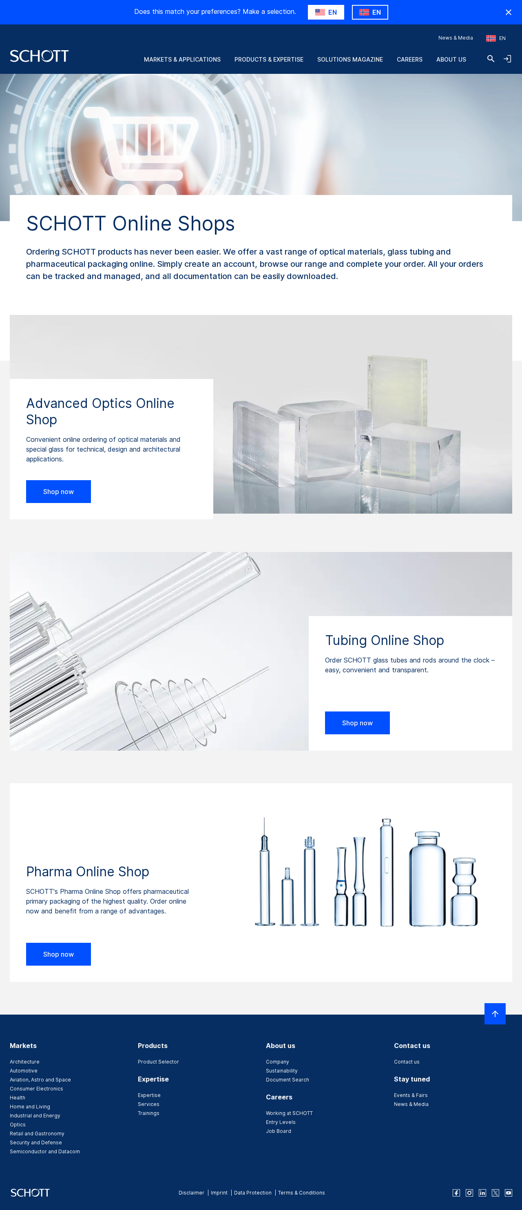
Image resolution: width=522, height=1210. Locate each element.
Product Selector (158, 1062)
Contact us (407, 1062)
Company (277, 1062)
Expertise (149, 1095)
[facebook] (456, 1193)
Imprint (219, 1193)
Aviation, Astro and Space (40, 1080)
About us (451, 59)
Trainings (148, 1113)
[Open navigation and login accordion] (507, 59)
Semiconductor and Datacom (45, 1151)
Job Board (278, 1131)
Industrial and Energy (35, 1115)
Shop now (58, 492)
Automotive (24, 1071)
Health (17, 1098)
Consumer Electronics (36, 1089)
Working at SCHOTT (289, 1113)
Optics (18, 1124)
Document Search (287, 1080)
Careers (409, 59)
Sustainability (282, 1071)
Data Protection (253, 1193)
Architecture (25, 1062)
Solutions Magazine (350, 59)
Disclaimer (191, 1193)
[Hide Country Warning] (508, 12)
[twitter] (495, 1193)
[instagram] (469, 1193)
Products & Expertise (268, 59)
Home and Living (30, 1107)
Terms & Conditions (301, 1193)
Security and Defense (36, 1142)
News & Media (455, 38)
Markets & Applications (182, 59)
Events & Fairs (411, 1095)
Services (148, 1104)
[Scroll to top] (495, 1013)
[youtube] (508, 1193)
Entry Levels (281, 1122)
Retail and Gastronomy (37, 1133)
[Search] (491, 59)
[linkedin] (482, 1193)
